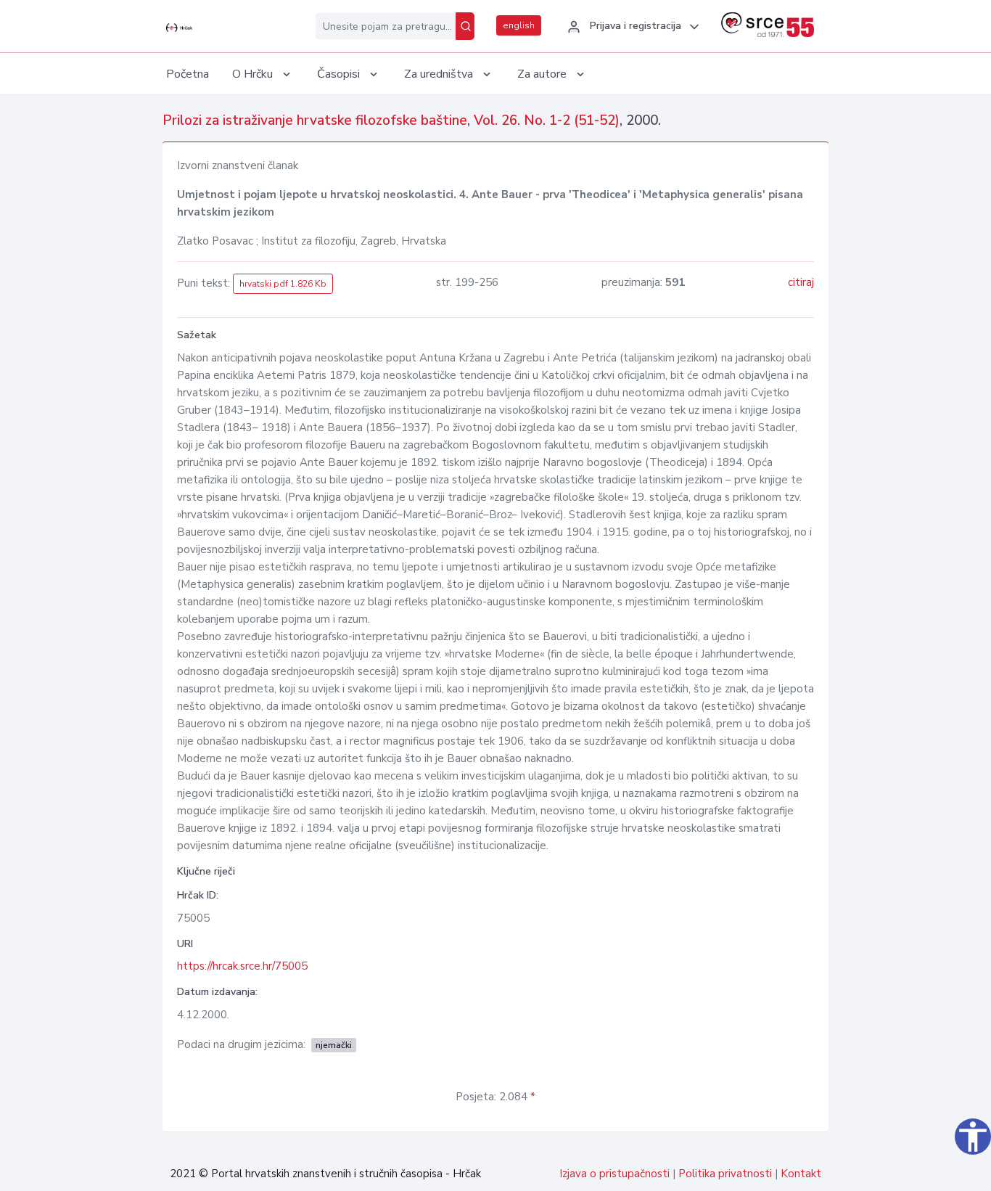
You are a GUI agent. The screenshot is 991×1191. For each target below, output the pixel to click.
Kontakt (801, 1173)
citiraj (801, 282)
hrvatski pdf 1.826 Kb (282, 284)
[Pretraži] (465, 26)
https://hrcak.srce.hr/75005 (242, 966)
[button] (631, 27)
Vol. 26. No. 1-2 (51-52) (547, 120)
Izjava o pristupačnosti (614, 1173)
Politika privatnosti (725, 1173)
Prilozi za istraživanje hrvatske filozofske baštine (315, 120)
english (519, 25)
